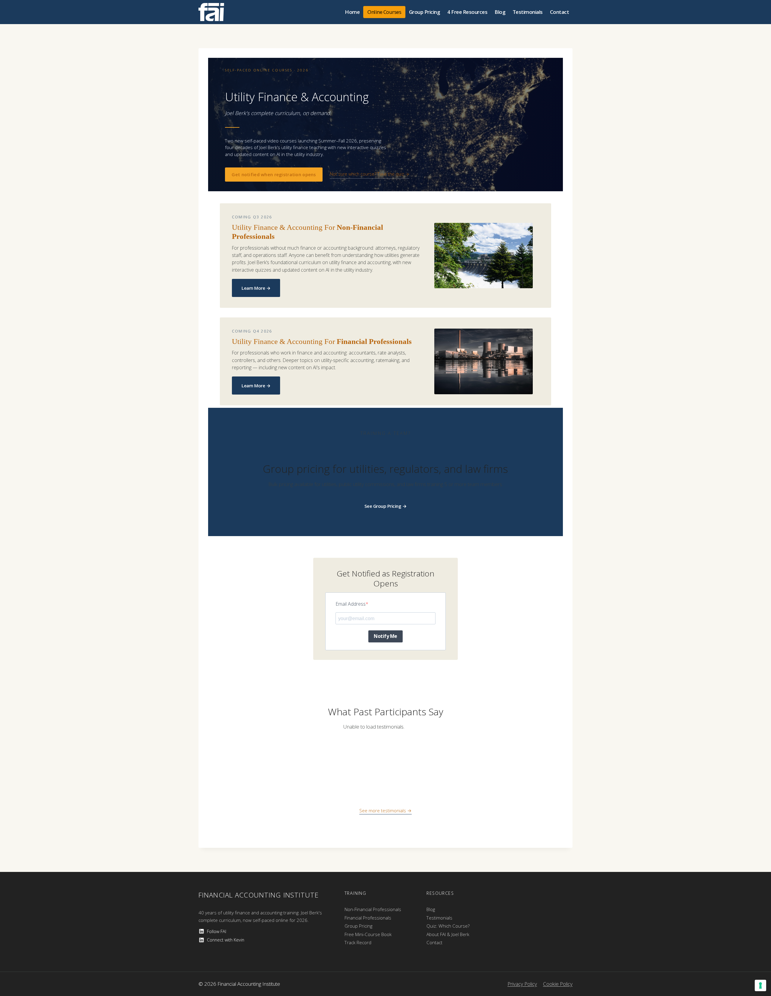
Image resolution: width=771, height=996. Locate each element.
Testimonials (528, 11)
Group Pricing (424, 11)
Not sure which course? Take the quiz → (369, 174)
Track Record (358, 942)
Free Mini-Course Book (368, 934)
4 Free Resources (467, 11)
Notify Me (385, 636)
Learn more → (256, 288)
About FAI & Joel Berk (447, 934)
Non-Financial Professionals (373, 909)
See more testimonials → (385, 810)
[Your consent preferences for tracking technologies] (760, 985)
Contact (559, 11)
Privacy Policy (522, 983)
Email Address (351, 604)
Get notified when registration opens (274, 174)
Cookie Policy (558, 983)
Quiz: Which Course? (448, 926)
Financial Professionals (368, 918)
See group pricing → (385, 506)
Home (352, 11)
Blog (500, 11)
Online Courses (384, 11)
